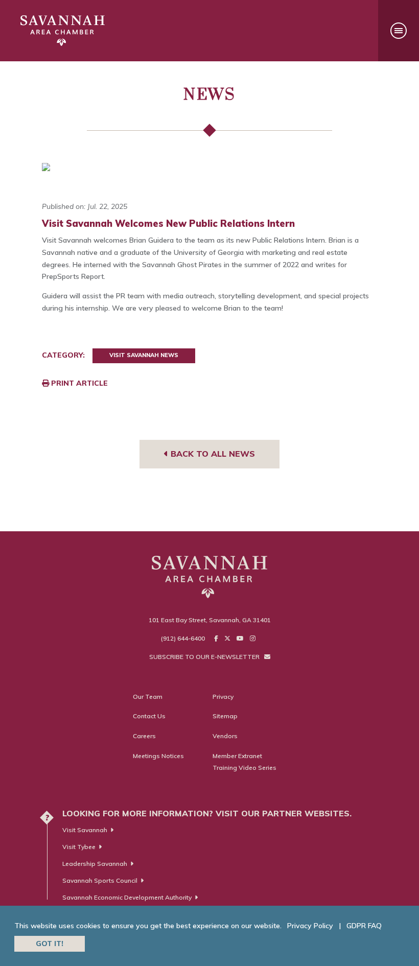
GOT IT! (49, 943)
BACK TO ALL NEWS (211, 454)
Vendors (225, 736)
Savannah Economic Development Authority (127, 897)
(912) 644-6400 (183, 638)
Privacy (223, 696)
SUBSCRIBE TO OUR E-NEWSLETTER (205, 657)
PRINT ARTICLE (78, 383)
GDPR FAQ (364, 925)
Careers (144, 736)
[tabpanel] (209, 167)
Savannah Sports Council (99, 880)
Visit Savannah (84, 830)
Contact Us (149, 716)
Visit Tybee (79, 847)
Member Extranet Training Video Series (244, 762)
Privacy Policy (310, 925)
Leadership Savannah (94, 863)
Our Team (147, 696)
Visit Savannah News (143, 355)
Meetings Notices (158, 756)
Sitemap (225, 716)
